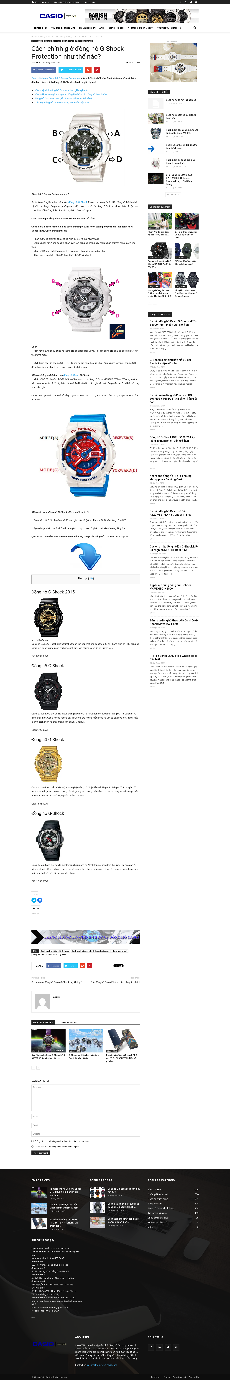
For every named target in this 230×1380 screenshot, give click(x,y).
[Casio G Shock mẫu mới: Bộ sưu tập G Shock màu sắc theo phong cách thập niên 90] (187, 221)
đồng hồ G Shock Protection (45, 955)
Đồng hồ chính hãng (91, 27)
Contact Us (194, 1377)
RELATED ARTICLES (43, 1022)
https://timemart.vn (50, 1310)
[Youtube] (196, 2)
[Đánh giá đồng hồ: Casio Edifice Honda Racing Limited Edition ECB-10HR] (160, 280)
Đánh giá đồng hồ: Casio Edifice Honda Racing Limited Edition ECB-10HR (159, 293)
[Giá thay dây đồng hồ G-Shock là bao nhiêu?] (187, 250)
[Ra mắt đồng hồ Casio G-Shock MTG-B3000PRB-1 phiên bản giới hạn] (48, 1040)
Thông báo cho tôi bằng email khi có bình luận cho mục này (62, 1141)
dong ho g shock (120, 951)
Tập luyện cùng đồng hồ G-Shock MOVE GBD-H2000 (170, 586)
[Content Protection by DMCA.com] (33, 1317)
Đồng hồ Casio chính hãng (161, 1208)
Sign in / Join (90, 2)
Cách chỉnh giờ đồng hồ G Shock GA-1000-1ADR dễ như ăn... (159, 264)
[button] (195, 28)
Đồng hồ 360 (116, 27)
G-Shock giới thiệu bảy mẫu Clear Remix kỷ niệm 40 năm (170, 361)
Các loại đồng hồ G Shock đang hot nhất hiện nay (62, 102)
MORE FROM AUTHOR (67, 1022)
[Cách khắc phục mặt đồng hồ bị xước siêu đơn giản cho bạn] (97, 1222)
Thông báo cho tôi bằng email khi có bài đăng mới (57, 1146)
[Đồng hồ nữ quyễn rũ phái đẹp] (156, 103)
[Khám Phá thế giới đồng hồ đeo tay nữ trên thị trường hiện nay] (160, 221)
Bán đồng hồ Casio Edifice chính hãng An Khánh (115, 982)
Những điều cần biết (140, 27)
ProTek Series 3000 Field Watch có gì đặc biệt (173, 657)
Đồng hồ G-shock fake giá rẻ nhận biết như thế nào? (63, 98)
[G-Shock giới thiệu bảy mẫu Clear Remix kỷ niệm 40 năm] (86, 1040)
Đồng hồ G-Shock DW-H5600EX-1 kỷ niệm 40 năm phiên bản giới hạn (172, 439)
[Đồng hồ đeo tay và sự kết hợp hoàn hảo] (156, 118)
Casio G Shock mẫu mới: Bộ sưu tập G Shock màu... (186, 235)
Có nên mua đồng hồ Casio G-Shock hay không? (56, 982)
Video (150, 1227)
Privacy (167, 1377)
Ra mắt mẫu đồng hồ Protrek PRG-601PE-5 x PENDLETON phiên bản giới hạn (122, 1058)
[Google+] (186, 2)
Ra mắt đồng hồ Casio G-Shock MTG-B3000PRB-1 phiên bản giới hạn (173, 323)
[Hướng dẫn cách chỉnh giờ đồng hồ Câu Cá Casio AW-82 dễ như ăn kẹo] (156, 133)
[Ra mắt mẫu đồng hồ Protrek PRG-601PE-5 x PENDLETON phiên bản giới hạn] (123, 1040)
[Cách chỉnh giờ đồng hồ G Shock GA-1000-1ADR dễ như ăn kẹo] (160, 250)
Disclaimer (156, 1377)
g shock (63, 955)
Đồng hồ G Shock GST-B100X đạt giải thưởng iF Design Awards (186, 293)
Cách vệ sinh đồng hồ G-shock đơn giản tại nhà (61, 90)
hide (91, 578)
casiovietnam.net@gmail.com (102, 1364)
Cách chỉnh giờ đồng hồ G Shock (55, 951)
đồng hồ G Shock (77, 202)
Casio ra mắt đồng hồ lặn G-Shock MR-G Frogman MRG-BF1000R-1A (174, 548)
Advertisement (179, 1377)
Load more (172, 194)
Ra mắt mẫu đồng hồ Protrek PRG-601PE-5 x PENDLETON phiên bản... (64, 1222)
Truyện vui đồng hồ (169, 27)
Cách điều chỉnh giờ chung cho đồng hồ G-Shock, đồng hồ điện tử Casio (72, 94)
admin (37, 62)
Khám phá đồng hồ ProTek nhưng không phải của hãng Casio (171, 477)
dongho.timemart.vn (160, 314)
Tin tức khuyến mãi (63, 27)
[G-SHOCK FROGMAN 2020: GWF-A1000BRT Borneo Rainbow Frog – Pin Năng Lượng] (156, 178)
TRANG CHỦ (40, 27)
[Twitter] (191, 2)
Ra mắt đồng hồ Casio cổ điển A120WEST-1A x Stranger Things (170, 513)
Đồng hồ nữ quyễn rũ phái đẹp (181, 100)
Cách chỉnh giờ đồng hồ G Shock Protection (55, 78)
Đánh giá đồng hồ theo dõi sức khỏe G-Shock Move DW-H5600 (174, 622)
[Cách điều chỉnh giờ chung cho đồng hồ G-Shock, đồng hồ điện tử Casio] (97, 1207)
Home (34, 36)
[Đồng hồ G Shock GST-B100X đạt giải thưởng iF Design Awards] (187, 280)
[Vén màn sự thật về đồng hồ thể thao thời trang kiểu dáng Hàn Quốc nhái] (156, 148)
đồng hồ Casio (71, 375)
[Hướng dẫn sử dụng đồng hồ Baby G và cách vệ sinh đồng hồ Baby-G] (156, 163)
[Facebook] (180, 2)
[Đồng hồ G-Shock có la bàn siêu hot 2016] (97, 1192)
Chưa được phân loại (158, 1217)
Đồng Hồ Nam (68, 41)
